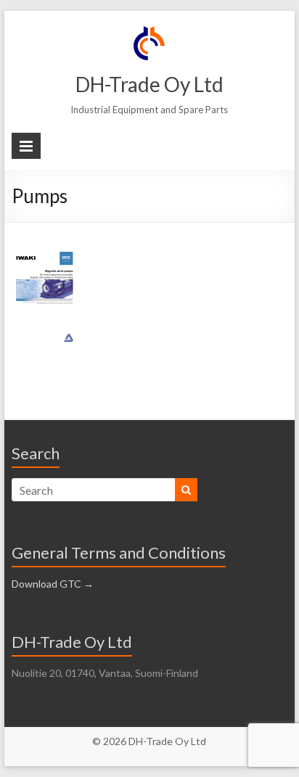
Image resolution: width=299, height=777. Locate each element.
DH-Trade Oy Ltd (149, 84)
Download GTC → (53, 583)
